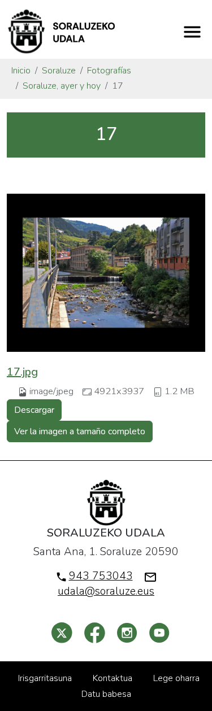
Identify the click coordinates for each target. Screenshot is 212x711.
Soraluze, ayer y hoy (62, 86)
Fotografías (109, 70)
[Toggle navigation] (192, 31)
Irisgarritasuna (45, 678)
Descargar (34, 410)
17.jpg (22, 372)
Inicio (21, 70)
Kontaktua (112, 678)
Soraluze (59, 70)
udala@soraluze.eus (106, 591)
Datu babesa (106, 694)
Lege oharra (176, 678)
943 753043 (101, 576)
